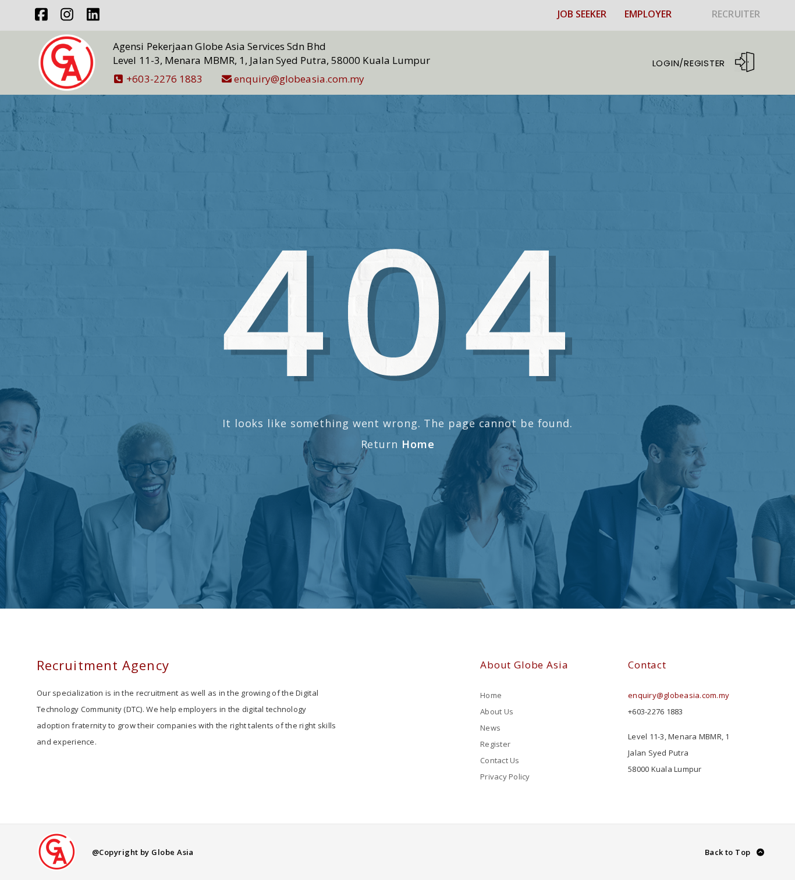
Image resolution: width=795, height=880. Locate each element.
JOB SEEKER (582, 14)
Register (495, 744)
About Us (496, 711)
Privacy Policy (505, 776)
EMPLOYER (648, 14)
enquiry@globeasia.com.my (299, 78)
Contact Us (500, 760)
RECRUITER (736, 14)
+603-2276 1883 (164, 78)
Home (418, 444)
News (490, 727)
